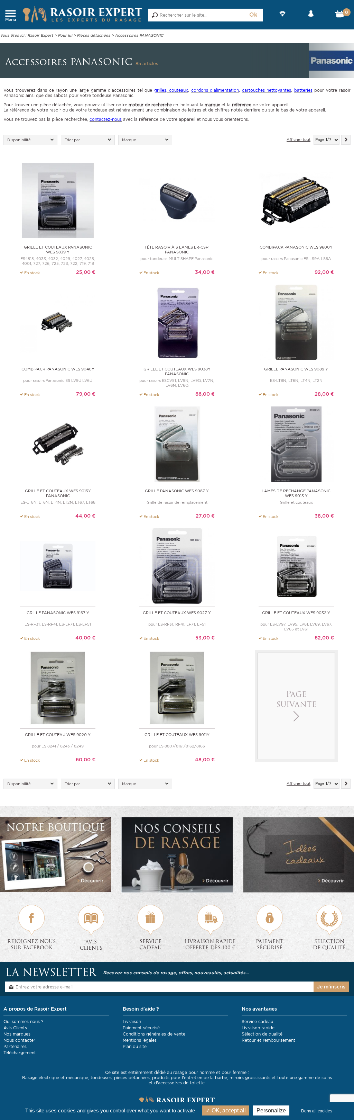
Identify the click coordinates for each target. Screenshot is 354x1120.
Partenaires (15, 1046)
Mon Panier (340, 15)
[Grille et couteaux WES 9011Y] (177, 687)
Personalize (271, 1110)
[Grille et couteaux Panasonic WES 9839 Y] (57, 200)
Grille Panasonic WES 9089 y (296, 369)
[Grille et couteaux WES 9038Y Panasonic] (177, 321)
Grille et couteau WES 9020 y (58, 734)
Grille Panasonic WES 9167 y (58, 612)
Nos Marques (282, 19)
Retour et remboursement (268, 1040)
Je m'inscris (331, 986)
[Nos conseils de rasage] (176, 855)
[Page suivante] (346, 140)
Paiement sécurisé (141, 1027)
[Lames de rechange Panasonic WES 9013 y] (296, 443)
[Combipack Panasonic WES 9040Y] (57, 321)
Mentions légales (140, 1040)
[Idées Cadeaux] (298, 855)
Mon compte (311, 19)
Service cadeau (257, 1021)
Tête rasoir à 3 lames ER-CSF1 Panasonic (177, 249)
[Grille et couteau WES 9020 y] (57, 687)
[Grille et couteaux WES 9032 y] (296, 565)
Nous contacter (19, 1040)
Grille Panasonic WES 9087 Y (177, 491)
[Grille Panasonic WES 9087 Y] (177, 443)
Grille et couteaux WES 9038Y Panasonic (177, 371)
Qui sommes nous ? (23, 1021)
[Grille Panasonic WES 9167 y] (57, 565)
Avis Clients (15, 1027)
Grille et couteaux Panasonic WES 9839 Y (58, 249)
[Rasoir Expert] (82, 14)
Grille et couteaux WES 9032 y (296, 612)
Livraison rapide (258, 1027)
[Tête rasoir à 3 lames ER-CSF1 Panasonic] (177, 200)
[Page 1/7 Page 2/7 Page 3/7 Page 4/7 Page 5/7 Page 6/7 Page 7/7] (326, 140)
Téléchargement (19, 1052)
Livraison (132, 1021)
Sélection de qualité (262, 1034)
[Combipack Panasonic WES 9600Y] (296, 200)
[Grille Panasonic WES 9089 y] (296, 321)
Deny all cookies (316, 1111)
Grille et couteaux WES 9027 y (177, 612)
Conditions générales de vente (154, 1034)
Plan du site (135, 1046)
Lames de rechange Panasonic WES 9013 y (296, 493)
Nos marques (16, 1034)
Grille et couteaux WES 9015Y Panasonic (58, 493)
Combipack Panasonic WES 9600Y (296, 247)
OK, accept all (228, 1110)
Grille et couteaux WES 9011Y (177, 734)
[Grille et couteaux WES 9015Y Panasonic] (57, 443)
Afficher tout (298, 139)
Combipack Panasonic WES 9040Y (57, 369)
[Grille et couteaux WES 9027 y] (177, 565)
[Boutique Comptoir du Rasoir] (55, 854)
